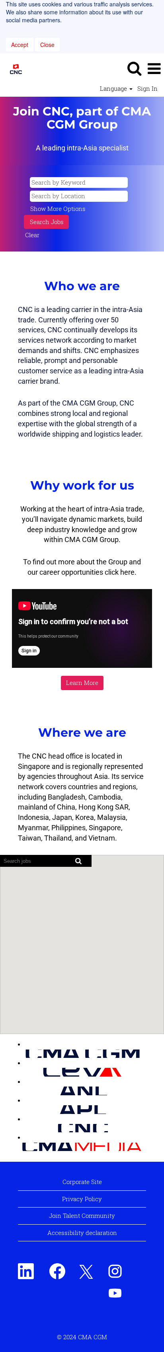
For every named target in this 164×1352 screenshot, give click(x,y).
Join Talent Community (82, 1215)
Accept (19, 45)
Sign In (147, 88)
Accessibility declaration (82, 1233)
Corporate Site (82, 1182)
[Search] (134, 68)
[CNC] (13, 68)
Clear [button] (32, 235)
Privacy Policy (82, 1199)
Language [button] (114, 88)
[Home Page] (20, 1053)
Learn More (82, 683)
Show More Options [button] (58, 209)
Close (47, 45)
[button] (154, 68)
